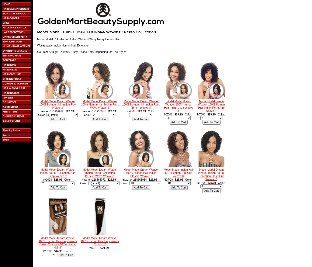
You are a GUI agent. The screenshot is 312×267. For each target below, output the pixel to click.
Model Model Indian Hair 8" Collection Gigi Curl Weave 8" (179, 173)
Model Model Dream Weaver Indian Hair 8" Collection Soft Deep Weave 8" (58, 173)
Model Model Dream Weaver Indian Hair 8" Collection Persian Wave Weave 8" (100, 173)
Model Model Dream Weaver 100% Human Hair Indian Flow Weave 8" (57, 104)
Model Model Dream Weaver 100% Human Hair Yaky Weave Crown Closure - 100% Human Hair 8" (58, 242)
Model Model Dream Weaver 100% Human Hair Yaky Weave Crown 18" (100, 241)
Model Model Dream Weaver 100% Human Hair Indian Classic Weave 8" (141, 173)
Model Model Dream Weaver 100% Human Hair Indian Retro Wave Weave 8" (100, 104)
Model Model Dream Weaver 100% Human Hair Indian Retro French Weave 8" (141, 104)
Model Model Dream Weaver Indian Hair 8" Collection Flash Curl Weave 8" (211, 174)
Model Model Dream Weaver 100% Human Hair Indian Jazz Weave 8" (178, 106)
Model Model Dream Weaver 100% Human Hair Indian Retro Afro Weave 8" (211, 106)
